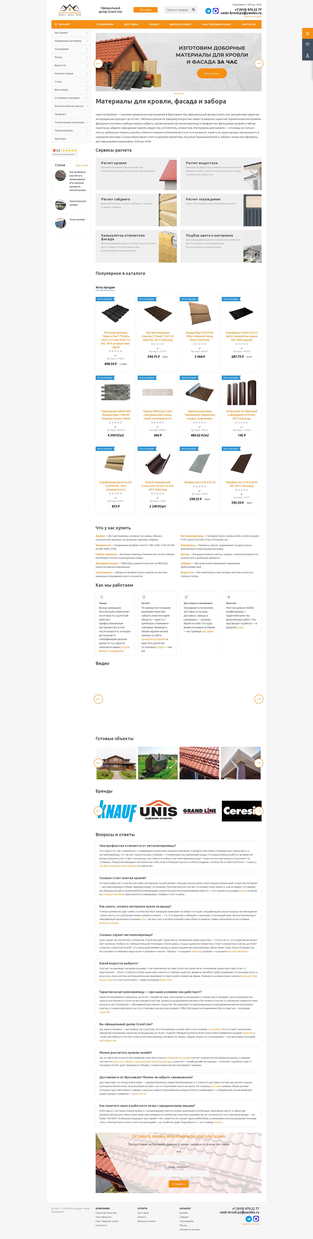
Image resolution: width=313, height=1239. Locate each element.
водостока (166, 979)
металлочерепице (127, 866)
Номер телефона (178, 1167)
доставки (207, 631)
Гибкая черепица (106, 554)
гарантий (196, 951)
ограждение (141, 1061)
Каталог (185, 1208)
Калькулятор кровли (179, 1057)
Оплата (154, 24)
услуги (160, 647)
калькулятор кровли (153, 639)
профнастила (106, 866)
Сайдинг (186, 563)
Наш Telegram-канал (216, 24)
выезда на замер (108, 923)
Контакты (249, 24)
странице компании (113, 894)
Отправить (178, 1184)
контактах (140, 1093)
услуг (240, 627)
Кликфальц (188, 545)
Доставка (131, 24)
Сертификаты (104, 1217)
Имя (178, 1151)
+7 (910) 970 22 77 (248, 9)
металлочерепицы (237, 951)
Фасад (185, 554)
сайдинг (128, 1061)
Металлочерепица (192, 536)
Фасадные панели (107, 563)
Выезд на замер (180, 24)
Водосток (187, 572)
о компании (214, 1029)
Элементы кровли (190, 1229)
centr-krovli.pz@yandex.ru (241, 12)
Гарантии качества (106, 1212)
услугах (125, 647)
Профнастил (103, 545)
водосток (117, 1061)
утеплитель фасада (161, 1061)
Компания (103, 1208)
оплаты (218, 1122)
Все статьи (82, 165)
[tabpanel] (179, 62)
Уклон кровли (77, 219)
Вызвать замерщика (111, 650)
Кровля (100, 536)
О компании (105, 24)
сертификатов (107, 1040)
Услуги (142, 1208)
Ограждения (104, 572)
